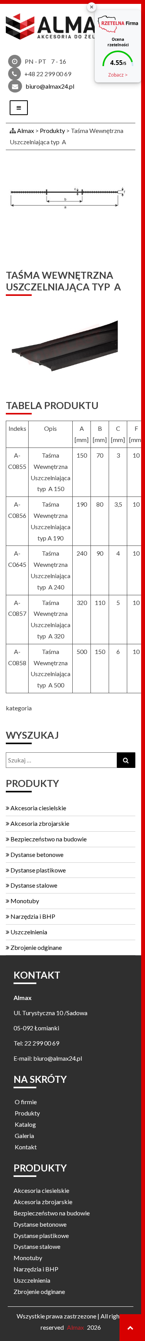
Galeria (24, 1135)
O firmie (26, 1101)
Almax (75, 1327)
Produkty (27, 1113)
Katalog (25, 1124)
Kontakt (26, 1146)
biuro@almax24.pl (50, 86)
